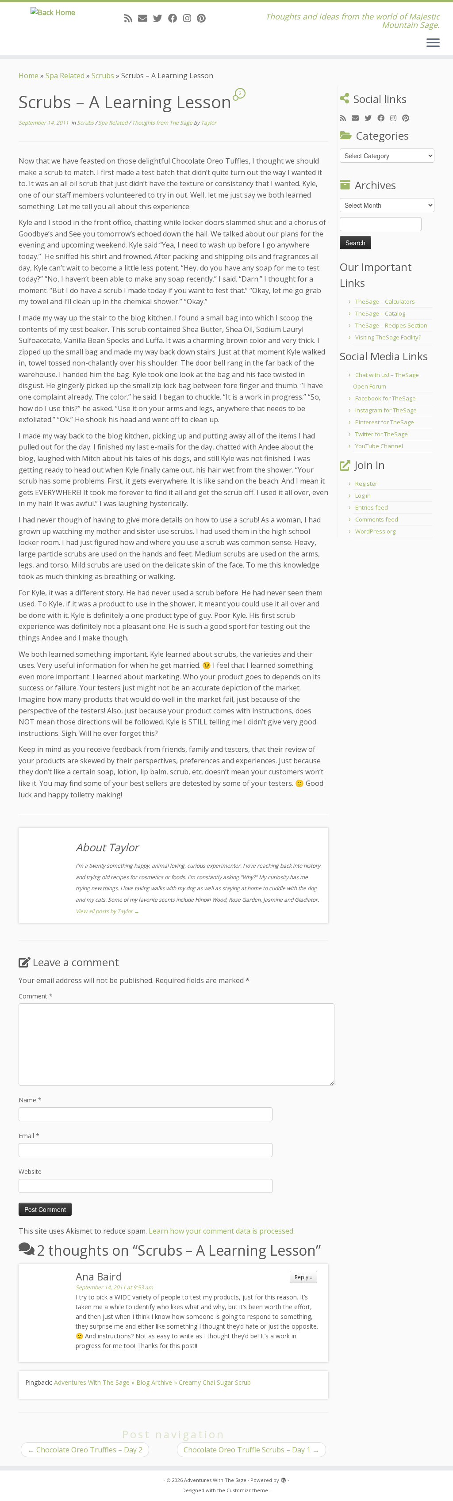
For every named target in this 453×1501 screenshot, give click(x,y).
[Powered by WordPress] (283, 1478)
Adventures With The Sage (215, 1480)
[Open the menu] (433, 43)
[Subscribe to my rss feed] (131, 18)
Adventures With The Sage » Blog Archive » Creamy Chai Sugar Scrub (152, 1382)
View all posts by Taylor (107, 911)
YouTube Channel (379, 446)
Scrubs (103, 75)
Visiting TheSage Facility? (388, 337)
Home (28, 75)
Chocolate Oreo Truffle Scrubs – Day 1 (251, 1450)
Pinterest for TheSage (384, 422)
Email (29, 1135)
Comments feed (376, 519)
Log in (363, 495)
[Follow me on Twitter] (160, 18)
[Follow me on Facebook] (175, 18)
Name (30, 1100)
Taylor (208, 122)
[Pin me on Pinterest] (204, 18)
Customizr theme (247, 1490)
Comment (36, 996)
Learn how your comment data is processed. (222, 1231)
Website (30, 1171)
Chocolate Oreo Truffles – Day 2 (84, 1450)
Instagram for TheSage (386, 410)
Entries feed (371, 507)
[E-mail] (145, 18)
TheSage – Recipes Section (391, 325)
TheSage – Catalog (380, 313)
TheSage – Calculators (385, 301)
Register (366, 484)
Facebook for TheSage (385, 398)
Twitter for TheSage (381, 434)
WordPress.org (375, 531)
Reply (303, 1276)
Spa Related (65, 75)
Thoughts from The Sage (163, 122)
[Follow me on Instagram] (190, 18)
